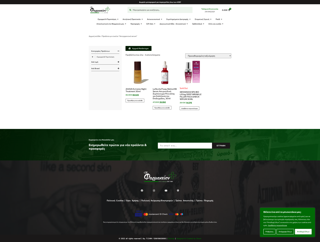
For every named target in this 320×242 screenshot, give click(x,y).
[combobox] (160, 10)
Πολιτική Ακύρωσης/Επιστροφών (157, 200)
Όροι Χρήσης (132, 200)
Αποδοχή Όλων (303, 232)
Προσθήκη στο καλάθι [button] (135, 100)
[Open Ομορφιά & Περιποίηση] (118, 19)
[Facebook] (142, 190)
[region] (287, 222)
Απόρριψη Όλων (285, 232)
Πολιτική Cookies (115, 200)
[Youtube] (166, 190)
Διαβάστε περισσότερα (277, 225)
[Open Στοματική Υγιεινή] (211, 19)
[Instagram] (154, 190)
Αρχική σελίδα (94, 36)
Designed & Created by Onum (188, 238)
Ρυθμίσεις (270, 232)
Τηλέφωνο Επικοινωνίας (209, 9)
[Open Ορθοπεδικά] (203, 23)
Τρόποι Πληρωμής (204, 200)
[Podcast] (178, 190)
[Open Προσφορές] (141, 23)
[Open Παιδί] (221, 19)
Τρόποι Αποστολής (184, 200)
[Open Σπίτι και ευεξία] (223, 23)
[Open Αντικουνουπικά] (161, 19)
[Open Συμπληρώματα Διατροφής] (190, 19)
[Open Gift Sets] (155, 23)
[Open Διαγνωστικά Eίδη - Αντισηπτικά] (187, 23)
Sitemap (171, 238)
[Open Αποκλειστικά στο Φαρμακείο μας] (125, 23)
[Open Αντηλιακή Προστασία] (142, 19)
